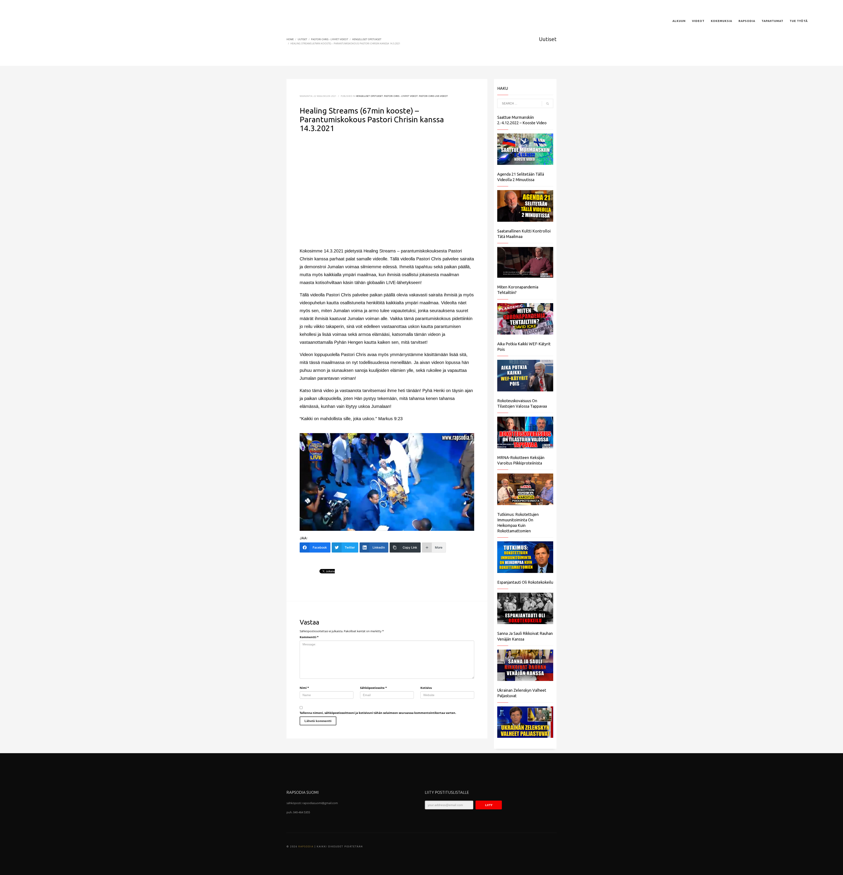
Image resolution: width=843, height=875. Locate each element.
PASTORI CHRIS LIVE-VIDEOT (433, 95)
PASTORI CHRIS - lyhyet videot (401, 95)
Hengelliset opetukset (369, 95)
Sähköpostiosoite (373, 688)
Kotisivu (426, 688)
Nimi (304, 688)
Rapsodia (305, 846)
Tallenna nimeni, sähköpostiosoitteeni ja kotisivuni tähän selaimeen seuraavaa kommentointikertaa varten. (378, 713)
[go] (547, 103)
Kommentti (309, 637)
